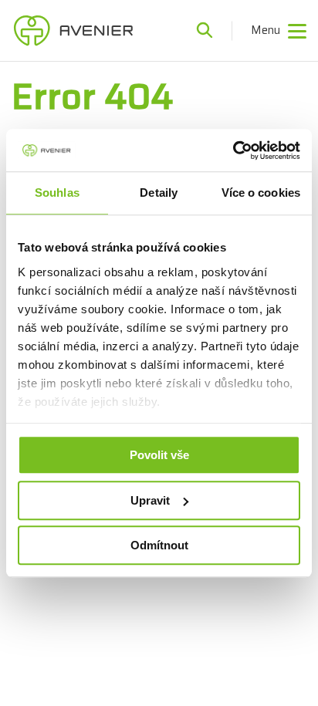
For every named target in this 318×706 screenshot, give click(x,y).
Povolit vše (159, 454)
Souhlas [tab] (57, 192)
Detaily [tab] (159, 192)
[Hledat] (204, 31)
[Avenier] (73, 30)
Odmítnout (159, 545)
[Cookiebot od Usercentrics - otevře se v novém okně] (232, 150)
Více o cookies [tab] (261, 192)
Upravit (150, 500)
